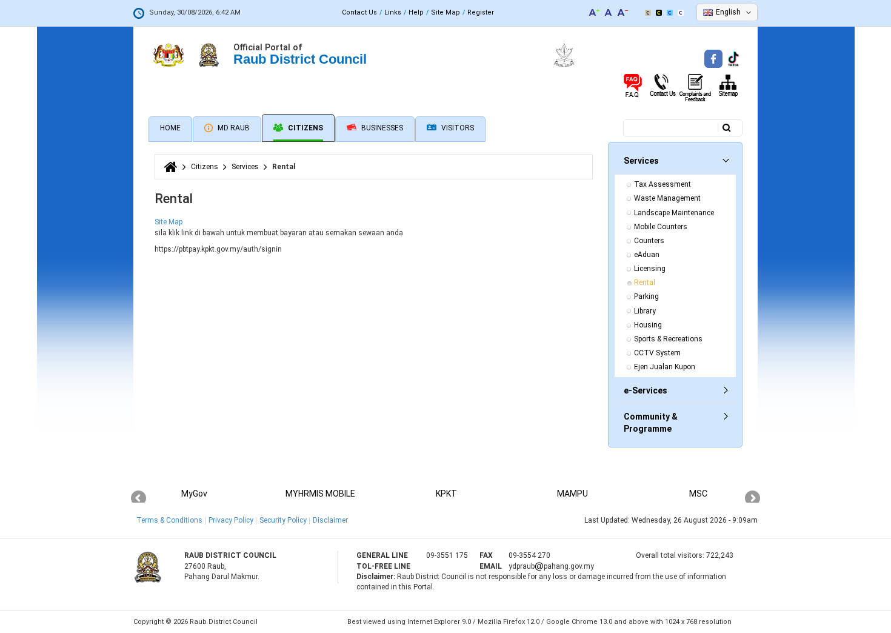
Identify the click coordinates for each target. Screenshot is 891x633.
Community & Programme (651, 423)
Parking (646, 296)
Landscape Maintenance (674, 213)
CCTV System (657, 353)
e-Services (645, 390)
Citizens (304, 128)
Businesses (381, 128)
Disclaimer (330, 520)
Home (170, 128)
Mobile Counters (660, 227)
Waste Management (667, 198)
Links (392, 12)
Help (416, 12)
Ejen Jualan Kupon (664, 367)
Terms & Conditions (169, 520)
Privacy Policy (231, 520)
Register (480, 12)
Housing (648, 325)
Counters (649, 240)
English (728, 12)
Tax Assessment (662, 184)
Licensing (650, 268)
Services (245, 166)
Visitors (456, 128)
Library (645, 311)
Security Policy (283, 520)
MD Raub (233, 128)
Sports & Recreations (668, 339)
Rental (644, 282)
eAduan (646, 254)
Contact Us (359, 12)
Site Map (445, 12)
